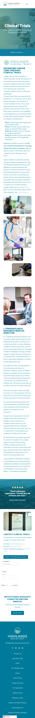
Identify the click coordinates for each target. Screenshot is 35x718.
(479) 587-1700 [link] (17, 659)
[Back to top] (31, 705)
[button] (26, 4)
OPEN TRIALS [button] (16, 52)
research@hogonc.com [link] (17, 544)
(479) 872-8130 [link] (15, 546)
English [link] (7, 716)
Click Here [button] (17, 613)
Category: (6, 561)
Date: (4, 572)
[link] (12, 4)
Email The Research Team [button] (15, 557)
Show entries (9, 585)
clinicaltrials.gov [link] (23, 192)
